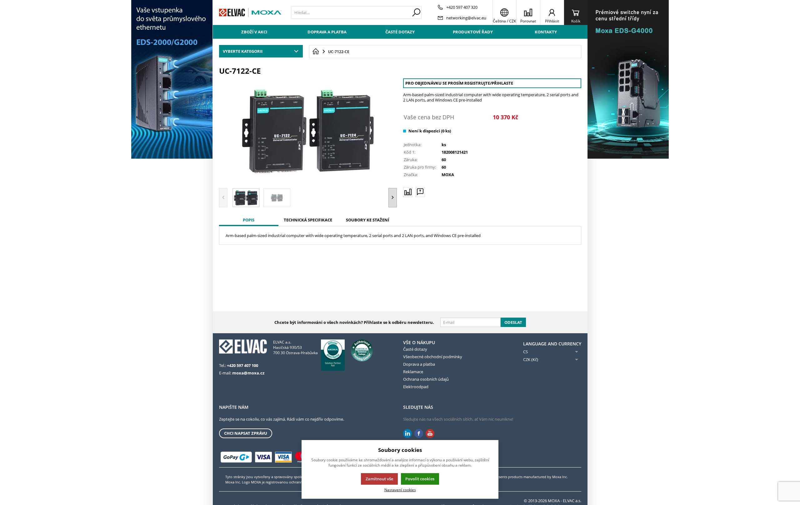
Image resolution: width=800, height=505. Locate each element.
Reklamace (413, 371)
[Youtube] (430, 433)
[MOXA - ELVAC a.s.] (250, 12)
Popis (248, 220)
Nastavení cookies (400, 489)
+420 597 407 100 (242, 365)
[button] (392, 197)
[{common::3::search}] (416, 12)
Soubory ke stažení (367, 220)
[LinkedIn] (407, 433)
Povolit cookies (419, 479)
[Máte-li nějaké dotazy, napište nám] (420, 192)
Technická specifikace (308, 220)
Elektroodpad (415, 386)
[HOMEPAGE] (315, 51)
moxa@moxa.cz (248, 373)
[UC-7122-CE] (308, 130)
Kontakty (546, 32)
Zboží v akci (254, 32)
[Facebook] (418, 433)
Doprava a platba (327, 32)
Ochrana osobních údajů (426, 379)
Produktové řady (473, 32)
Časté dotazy (400, 32)
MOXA (448, 174)
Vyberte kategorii (242, 51)
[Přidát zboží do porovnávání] (407, 192)
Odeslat (513, 322)
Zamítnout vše (379, 479)
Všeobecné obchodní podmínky (432, 356)
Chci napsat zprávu (245, 433)
